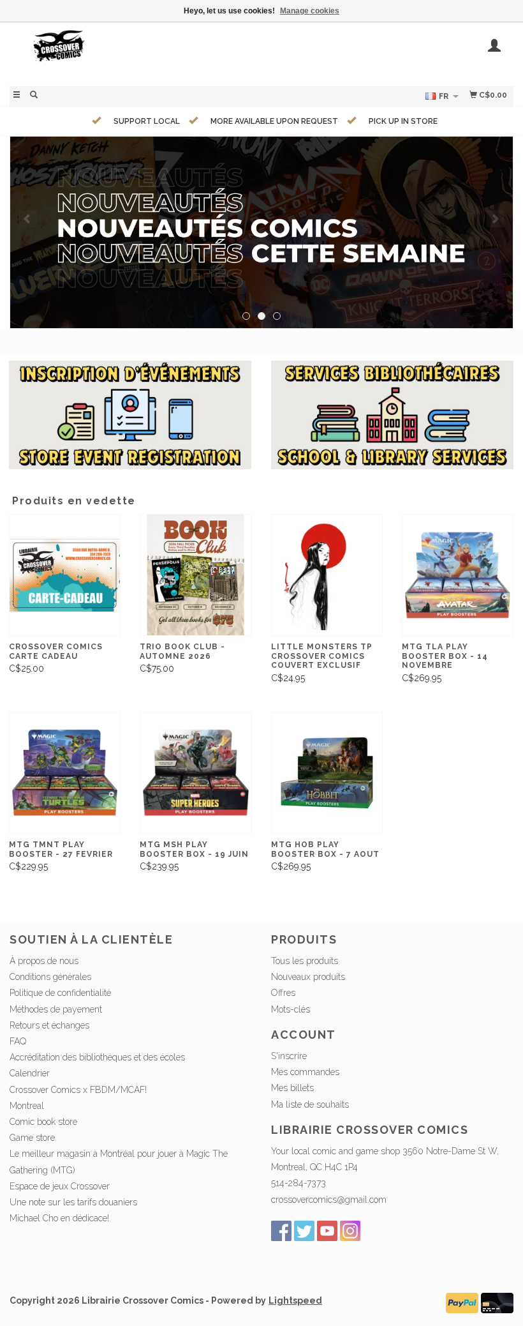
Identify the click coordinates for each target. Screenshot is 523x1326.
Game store (32, 1138)
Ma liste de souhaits (310, 1104)
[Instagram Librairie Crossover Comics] (350, 1231)
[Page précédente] (27, 218)
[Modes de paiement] (462, 1302)
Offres (283, 993)
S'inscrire (289, 1056)
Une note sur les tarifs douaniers (73, 1202)
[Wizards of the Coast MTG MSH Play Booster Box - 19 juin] (195, 772)
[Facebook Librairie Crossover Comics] (281, 1231)
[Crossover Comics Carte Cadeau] (65, 575)
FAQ (18, 1041)
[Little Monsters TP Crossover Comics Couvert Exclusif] (327, 575)
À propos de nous (44, 961)
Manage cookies (309, 10)
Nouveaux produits (308, 977)
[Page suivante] (495, 218)
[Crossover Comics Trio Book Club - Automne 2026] (195, 575)
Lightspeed (295, 1300)
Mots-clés (290, 1009)
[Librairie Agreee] (261, 232)
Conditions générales (50, 977)
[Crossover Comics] (135, 52)
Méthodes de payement (56, 1009)
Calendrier (30, 1073)
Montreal (27, 1106)
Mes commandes (305, 1072)
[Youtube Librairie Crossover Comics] (327, 1231)
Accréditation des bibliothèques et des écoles (97, 1057)
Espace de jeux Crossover (60, 1186)
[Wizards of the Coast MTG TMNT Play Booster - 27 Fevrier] (65, 772)
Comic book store (43, 1122)
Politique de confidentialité (60, 993)
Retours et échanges (49, 1025)
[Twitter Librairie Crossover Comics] (304, 1231)
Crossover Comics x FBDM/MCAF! (78, 1090)
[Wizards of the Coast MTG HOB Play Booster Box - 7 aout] (327, 772)
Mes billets (292, 1088)
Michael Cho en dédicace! (59, 1218)
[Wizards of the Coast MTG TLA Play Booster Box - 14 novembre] (457, 575)
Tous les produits (304, 961)
